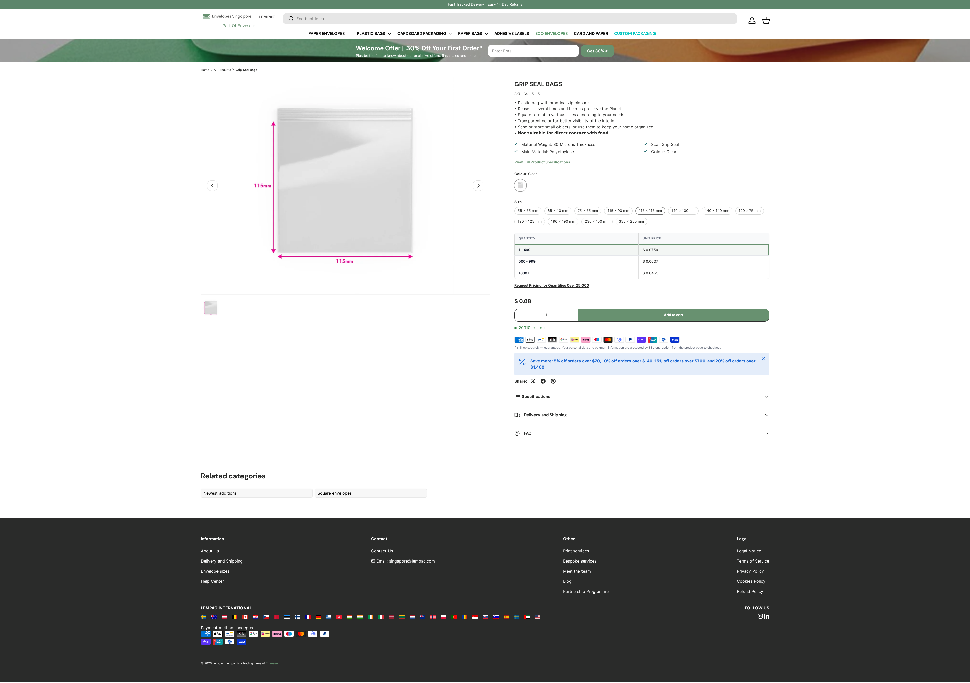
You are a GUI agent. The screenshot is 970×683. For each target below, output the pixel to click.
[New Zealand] (422, 616)
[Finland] (297, 616)
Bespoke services (579, 561)
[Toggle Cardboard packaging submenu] (450, 34)
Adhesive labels (511, 33)
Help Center (212, 581)
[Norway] (433, 616)
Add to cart (673, 315)
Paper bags (470, 33)
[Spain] (506, 616)
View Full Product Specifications (542, 162)
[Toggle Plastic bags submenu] (389, 34)
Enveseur (272, 663)
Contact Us (382, 550)
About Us (210, 550)
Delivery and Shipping (222, 561)
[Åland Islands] (203, 616)
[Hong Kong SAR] (339, 616)
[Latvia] (391, 616)
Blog (567, 581)
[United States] (537, 616)
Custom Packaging (635, 33)
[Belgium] (234, 616)
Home (205, 70)
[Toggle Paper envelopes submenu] (349, 34)
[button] (766, 20)
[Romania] (464, 616)
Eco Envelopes (551, 33)
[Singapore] (475, 616)
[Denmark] (276, 616)
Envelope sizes (215, 571)
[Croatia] (255, 616)
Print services (576, 550)
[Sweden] (516, 616)
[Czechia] (266, 616)
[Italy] (381, 616)
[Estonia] (287, 616)
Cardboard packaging (421, 33)
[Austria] (224, 616)
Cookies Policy (751, 581)
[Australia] (213, 616)
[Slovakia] (485, 616)
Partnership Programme (586, 591)
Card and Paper (591, 33)
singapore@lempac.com (412, 561)
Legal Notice (749, 550)
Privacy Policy (750, 571)
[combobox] (510, 18)
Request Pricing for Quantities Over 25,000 (551, 285)
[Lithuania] (401, 616)
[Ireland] (370, 616)
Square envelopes (335, 493)
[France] (307, 616)
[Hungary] (349, 616)
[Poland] (443, 616)
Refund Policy (750, 591)
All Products (222, 70)
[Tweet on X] (533, 381)
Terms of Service (753, 561)
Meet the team (577, 571)
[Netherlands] (412, 616)
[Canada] (245, 616)
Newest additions (220, 493)
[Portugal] (454, 616)
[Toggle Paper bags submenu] (486, 34)
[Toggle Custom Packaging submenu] (660, 34)
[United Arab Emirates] (527, 616)
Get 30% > (597, 50)
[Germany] (318, 616)
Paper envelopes (326, 33)
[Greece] (328, 616)
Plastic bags (371, 33)
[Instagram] (760, 616)
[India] (360, 616)
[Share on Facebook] (543, 381)
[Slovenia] (495, 616)
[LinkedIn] (766, 616)
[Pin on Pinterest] (553, 381)
